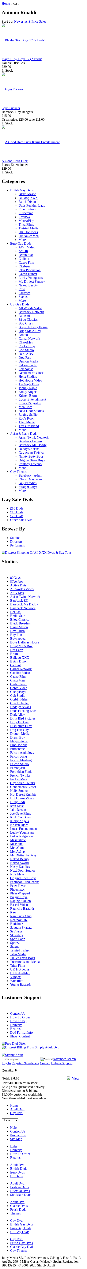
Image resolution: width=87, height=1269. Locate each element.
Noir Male (17, 874)
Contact (45, 1063)
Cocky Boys (27, 346)
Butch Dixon (27, 201)
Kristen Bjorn (28, 395)
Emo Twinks (27, 209)
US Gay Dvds (19, 304)
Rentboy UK (18, 920)
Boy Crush (26, 323)
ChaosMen (26, 342)
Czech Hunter (28, 274)
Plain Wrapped (20, 893)
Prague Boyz (18, 897)
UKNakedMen (29, 236)
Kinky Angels (28, 392)
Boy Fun (16, 635)
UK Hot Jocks (28, 232)
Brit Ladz (16, 650)
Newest (19, 21)
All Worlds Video (30, 308)
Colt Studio (26, 350)
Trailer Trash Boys (22, 958)
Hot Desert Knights (23, 794)
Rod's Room (27, 418)
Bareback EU (19, 600)
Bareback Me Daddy (32, 445)
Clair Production (30, 270)
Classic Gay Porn (30, 479)
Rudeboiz (16, 924)
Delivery (16, 1025)
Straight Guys (28, 487)
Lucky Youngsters (31, 277)
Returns (15, 1028)
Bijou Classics (28, 319)
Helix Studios (28, 376)
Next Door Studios (31, 411)
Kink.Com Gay (20, 817)
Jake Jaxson (18, 809)
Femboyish (26, 369)
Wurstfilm (16, 981)
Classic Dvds (19, 1206)
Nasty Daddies (20, 866)
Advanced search (64, 1059)
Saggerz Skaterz (21, 927)
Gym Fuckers (11, 108)
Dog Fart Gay (19, 730)
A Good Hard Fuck (15, 161)
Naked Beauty (28, 285)
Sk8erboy (16, 935)
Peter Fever (17, 885)
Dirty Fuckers (19, 722)
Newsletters (31, 1063)
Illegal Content (20, 1036)
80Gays (15, 577)
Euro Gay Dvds (20, 243)
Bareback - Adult (30, 475)
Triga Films (26, 224)
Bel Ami (24, 316)
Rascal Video (19, 904)
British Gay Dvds (22, 190)
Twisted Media (28, 228)
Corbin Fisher (19, 699)
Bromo (23, 335)
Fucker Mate (18, 779)
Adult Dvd (17, 1109)
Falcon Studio (28, 365)
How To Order (20, 1017)
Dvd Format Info (21, 1032)
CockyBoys (18, 692)
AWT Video (27, 247)
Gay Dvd (16, 1113)
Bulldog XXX (28, 198)
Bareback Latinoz (30, 441)
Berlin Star (26, 255)
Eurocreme (26, 213)
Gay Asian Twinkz (31, 452)
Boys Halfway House (33, 327)
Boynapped (18, 638)
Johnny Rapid (28, 388)
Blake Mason (27, 194)
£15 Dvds (16, 512)
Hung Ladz (17, 802)
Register (17, 1063)
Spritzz (14, 943)
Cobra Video (18, 688)
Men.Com (25, 407)
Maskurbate (18, 840)
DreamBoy (17, 737)
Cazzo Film (26, 262)
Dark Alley (26, 354)
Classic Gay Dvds (22, 1247)
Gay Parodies (28, 483)
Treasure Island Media (25, 962)
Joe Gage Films (29, 384)
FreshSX (24, 217)
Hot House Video (30, 380)
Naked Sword (19, 863)
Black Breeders (20, 623)
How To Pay (18, 1021)
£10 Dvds (16, 508)
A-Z (28, 21)
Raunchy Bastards (22, 908)
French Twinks (20, 775)
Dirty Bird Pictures (22, 718)
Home (6, 3)
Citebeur (24, 266)
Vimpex (15, 977)
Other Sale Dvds (21, 520)
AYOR (23, 251)
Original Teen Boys (32, 460)
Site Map (16, 1139)
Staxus (23, 297)
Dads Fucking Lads (32, 205)
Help (13, 1127)
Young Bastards (20, 984)
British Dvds (18, 1168)
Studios (15, 538)
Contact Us (17, 1013)
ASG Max (17, 593)
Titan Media (27, 422)
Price (34, 21)
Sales (42, 21)
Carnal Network (29, 338)
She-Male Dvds (20, 1195)
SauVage (24, 293)
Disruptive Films (21, 726)
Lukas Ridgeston (30, 403)
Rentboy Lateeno (30, 464)
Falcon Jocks (18, 756)
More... (23, 239)
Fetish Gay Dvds (21, 1243)
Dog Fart (25, 357)
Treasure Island (29, 426)
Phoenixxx (17, 889)
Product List (18, 1135)
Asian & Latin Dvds (23, 433)
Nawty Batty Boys (31, 456)
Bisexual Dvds (20, 1191)
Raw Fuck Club (20, 916)
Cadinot (24, 258)
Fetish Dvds (18, 1209)
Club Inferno (18, 684)
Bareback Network (31, 312)
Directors (16, 541)
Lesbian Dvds (19, 1187)
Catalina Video (20, 673)
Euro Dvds (17, 1172)
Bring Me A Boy (30, 331)
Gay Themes (18, 471)
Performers (17, 545)
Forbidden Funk (21, 771)
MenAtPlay (26, 220)
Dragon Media (28, 361)
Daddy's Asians (29, 449)
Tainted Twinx (20, 950)
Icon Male (17, 806)
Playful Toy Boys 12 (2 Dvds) (22, 59)
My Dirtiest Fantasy (32, 281)
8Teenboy (16, 581)
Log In (6, 1063)
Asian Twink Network (34, 437)
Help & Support (61, 1063)
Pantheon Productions (24, 882)
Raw (22, 289)
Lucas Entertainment (32, 399)
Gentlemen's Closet (31, 373)
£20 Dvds (16, 516)
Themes (15, 1213)
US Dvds (16, 1176)
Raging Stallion (29, 414)
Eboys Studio (19, 741)
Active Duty (18, 585)
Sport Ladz (17, 939)
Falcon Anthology (22, 752)
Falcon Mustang (21, 760)
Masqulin (16, 844)
